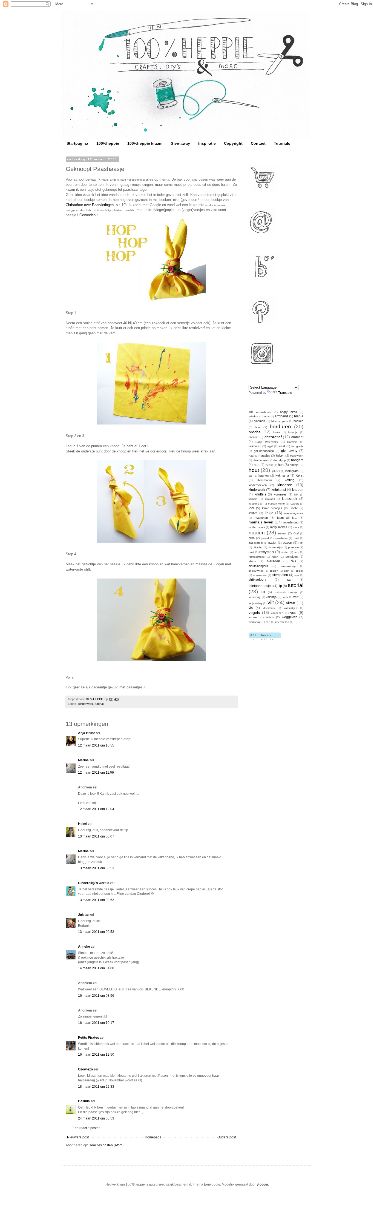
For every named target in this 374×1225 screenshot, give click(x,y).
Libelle (294, 508)
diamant (297, 437)
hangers (297, 460)
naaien (257, 532)
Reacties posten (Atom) (106, 1145)
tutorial (99, 703)
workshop (255, 621)
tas (289, 579)
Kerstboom (264, 480)
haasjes (265, 455)
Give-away (180, 143)
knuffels (260, 494)
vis (251, 608)
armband (281, 416)
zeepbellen (282, 621)
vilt (270, 602)
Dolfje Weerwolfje (267, 441)
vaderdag (255, 597)
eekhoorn (255, 446)
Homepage (153, 1137)
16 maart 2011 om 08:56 (96, 996)
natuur (282, 533)
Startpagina (77, 143)
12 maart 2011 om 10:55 (96, 745)
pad (296, 538)
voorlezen (277, 612)
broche (255, 432)
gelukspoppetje (264, 450)
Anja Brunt (86, 733)
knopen (297, 490)
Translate (285, 393)
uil (263, 592)
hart (257, 465)
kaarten (263, 475)
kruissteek (289, 499)
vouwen (253, 617)
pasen (287, 543)
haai (251, 455)
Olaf (296, 533)
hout (254, 470)
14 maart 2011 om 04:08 (96, 968)
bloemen (259, 421)
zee (268, 621)
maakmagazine (293, 513)
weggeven (289, 617)
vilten (290, 603)
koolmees (280, 494)
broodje (293, 432)
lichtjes (253, 513)
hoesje (294, 464)
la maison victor (275, 503)
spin (286, 570)
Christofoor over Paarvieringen (90, 205)
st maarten (260, 575)
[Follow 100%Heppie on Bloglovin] (265, 639)
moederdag (290, 522)
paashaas (281, 538)
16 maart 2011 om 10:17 (96, 1023)
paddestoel (256, 542)
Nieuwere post (78, 1137)
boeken (298, 421)
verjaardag (255, 603)
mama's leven (261, 522)
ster (296, 575)
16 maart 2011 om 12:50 (96, 1054)
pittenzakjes (275, 547)
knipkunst (279, 490)
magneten (261, 517)
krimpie (253, 498)
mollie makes (257, 527)
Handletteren (261, 460)
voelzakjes (290, 607)
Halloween (296, 455)
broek (276, 432)
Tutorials (282, 143)
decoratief (273, 437)
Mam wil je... (287, 517)
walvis (270, 617)
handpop (280, 460)
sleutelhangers (258, 566)
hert (281, 465)
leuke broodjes (272, 508)
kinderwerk (85, 703)
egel (270, 446)
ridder (285, 552)
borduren (280, 426)
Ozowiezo (85, 1069)
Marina (83, 760)
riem (296, 552)
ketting (290, 480)
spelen (274, 570)
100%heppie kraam (144, 143)
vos (293, 612)
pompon (293, 547)
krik (296, 494)
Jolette (83, 915)
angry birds (288, 412)
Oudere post (226, 1137)
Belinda (84, 1101)
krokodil (270, 498)
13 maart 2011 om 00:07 (96, 836)
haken (280, 455)
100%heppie (107, 143)
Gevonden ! (88, 215)
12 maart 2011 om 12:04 (96, 809)
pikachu (258, 547)
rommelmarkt (256, 556)
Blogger (262, 1184)
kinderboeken (258, 485)
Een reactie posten (86, 1128)
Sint (293, 561)
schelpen (292, 556)
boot (258, 427)
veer (285, 597)
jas (250, 475)
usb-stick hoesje (286, 592)
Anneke (84, 946)
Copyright (233, 143)
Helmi (82, 824)
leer (251, 508)
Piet (300, 542)
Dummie (292, 441)
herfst (269, 464)
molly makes (278, 527)
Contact (258, 143)
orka (252, 538)
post (251, 552)
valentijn (271, 597)
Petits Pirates (88, 1037)
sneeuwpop (288, 566)
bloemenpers (279, 421)
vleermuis (269, 607)
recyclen (266, 551)
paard (265, 538)
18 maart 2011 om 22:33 (96, 1087)
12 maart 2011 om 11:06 (96, 772)
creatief (253, 437)
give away (289, 451)
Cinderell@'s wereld (93, 883)
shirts (252, 561)
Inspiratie (207, 143)
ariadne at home (259, 416)
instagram (291, 470)
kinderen (284, 485)
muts (296, 527)
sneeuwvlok (256, 570)
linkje (269, 513)
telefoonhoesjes (260, 586)
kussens (254, 503)
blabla (298, 416)
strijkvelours (257, 580)
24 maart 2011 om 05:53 (96, 1118)
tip (280, 586)
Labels (294, 503)
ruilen (275, 556)
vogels (254, 612)
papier (272, 542)
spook (299, 570)
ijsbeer (276, 470)
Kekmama (282, 475)
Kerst (299, 475)
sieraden (273, 561)
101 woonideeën (260, 412)
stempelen (280, 575)
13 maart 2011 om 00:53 (96, 868)
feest (281, 446)
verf (295, 597)
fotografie (297, 446)
